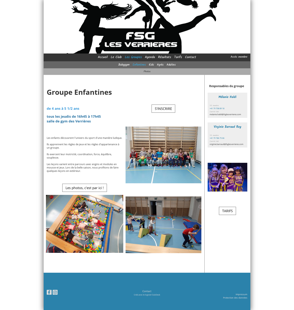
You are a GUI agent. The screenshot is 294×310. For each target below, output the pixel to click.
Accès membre (239, 57)
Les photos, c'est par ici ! (85, 187)
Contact (190, 57)
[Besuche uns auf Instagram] (55, 293)
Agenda (150, 57)
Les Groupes (133, 57)
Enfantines (139, 65)
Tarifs (178, 57)
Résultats (164, 57)
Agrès (160, 65)
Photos (147, 71)
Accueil (103, 57)
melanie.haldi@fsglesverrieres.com (225, 114)
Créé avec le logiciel (147, 294)
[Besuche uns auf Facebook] (49, 293)
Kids (151, 65)
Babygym (124, 65)
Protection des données (235, 297)
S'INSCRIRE (163, 108)
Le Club (116, 57)
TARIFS (227, 211)
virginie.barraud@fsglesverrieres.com (226, 144)
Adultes (171, 65)
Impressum (241, 294)
